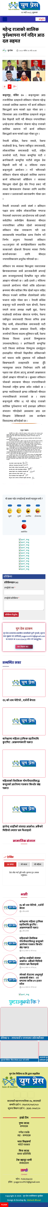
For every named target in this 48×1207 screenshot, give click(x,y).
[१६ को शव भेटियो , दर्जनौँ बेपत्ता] (24, 683)
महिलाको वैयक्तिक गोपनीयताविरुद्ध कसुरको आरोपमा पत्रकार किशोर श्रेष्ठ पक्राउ (21, 785)
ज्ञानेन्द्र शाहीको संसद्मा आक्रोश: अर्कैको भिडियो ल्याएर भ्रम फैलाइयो (23, 828)
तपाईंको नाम (9, 588)
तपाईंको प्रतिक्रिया (11, 598)
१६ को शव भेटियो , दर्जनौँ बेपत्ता (19, 700)
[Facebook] (17, 1095)
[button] (40, 19)
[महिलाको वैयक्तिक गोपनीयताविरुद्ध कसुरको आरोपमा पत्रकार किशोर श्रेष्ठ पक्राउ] (24, 763)
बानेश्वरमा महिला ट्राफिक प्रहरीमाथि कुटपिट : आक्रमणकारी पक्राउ (21, 740)
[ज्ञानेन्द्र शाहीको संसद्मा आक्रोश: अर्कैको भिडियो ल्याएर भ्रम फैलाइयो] (24, 809)
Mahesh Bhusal (34, 1200)
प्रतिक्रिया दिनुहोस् (11, 614)
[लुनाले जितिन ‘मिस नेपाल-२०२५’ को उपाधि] (19, 1051)
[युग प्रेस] (5, 51)
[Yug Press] (24, 6)
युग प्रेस (10, 50)
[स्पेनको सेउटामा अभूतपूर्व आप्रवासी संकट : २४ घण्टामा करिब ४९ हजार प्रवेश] (10, 980)
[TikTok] (24, 1095)
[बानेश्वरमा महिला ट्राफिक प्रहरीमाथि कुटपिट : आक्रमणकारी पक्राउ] (24, 721)
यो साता (24, 864)
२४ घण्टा (10, 864)
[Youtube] (31, 1095)
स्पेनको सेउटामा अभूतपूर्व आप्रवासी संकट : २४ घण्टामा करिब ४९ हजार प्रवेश (31, 979)
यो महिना (37, 864)
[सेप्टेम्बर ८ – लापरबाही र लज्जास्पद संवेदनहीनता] (24, 1023)
